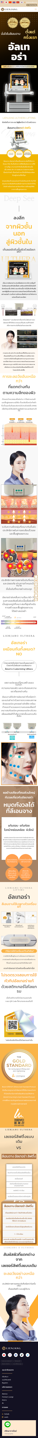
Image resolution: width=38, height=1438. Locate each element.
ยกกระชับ (8, 353)
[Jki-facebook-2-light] (16, 1355)
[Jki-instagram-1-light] (10, 1355)
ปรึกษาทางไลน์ (10, 1431)
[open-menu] (35, 9)
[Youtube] (4, 1355)
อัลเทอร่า (11, 283)
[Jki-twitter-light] (28, 1355)
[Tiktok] (22, 1355)
